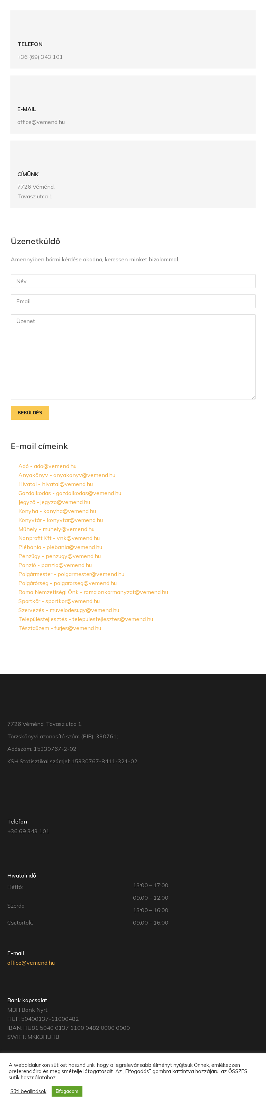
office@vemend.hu (31, 962)
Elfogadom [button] (67, 1091)
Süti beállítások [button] (28, 1091)
